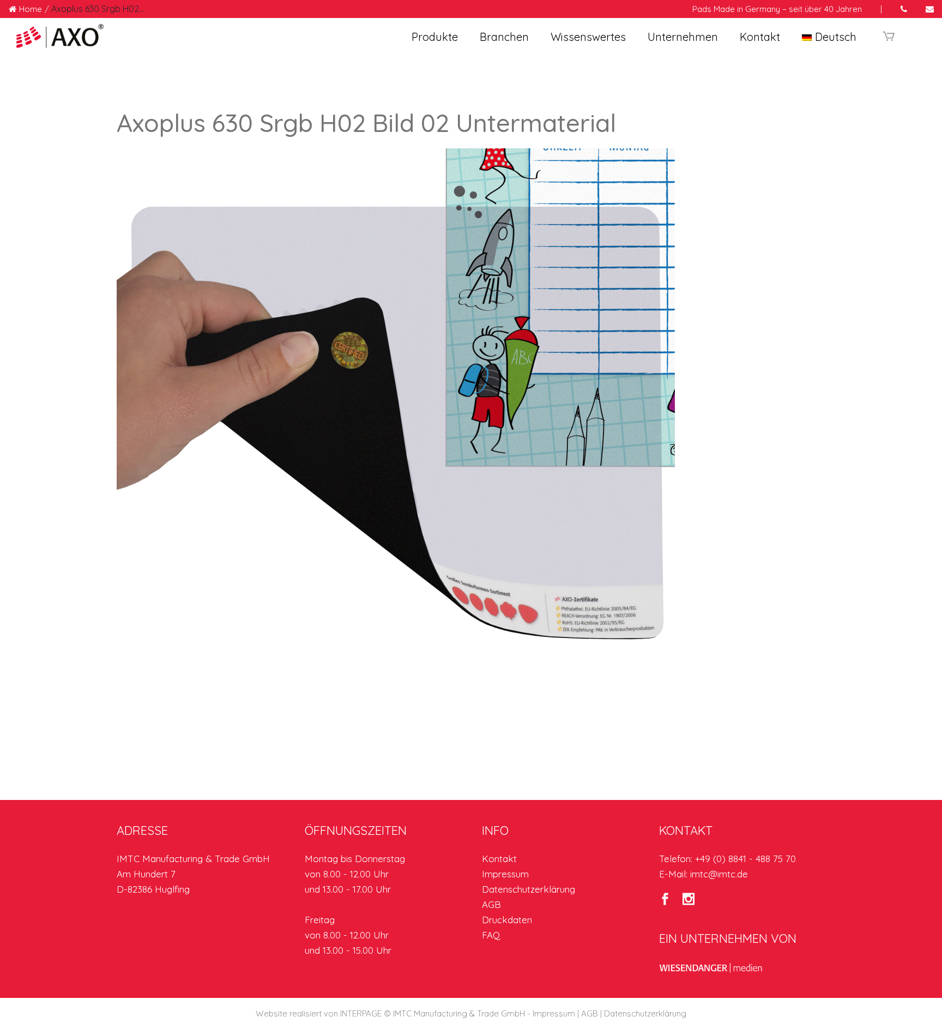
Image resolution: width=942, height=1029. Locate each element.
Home (30, 9)
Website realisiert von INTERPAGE (319, 1013)
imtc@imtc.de (719, 874)
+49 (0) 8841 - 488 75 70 (745, 858)
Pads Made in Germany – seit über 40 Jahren (777, 9)
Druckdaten (507, 919)
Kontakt (499, 858)
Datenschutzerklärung (528, 889)
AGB (491, 904)
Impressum (505, 874)
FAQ (491, 935)
